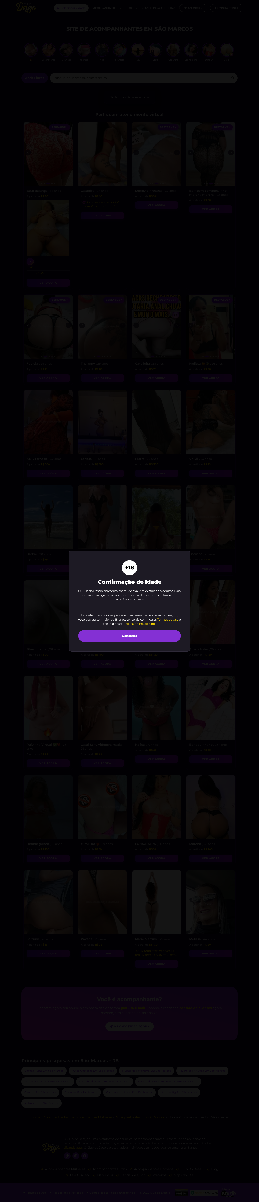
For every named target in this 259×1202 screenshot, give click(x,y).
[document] (129, 601)
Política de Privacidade (139, 623)
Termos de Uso (167, 619)
